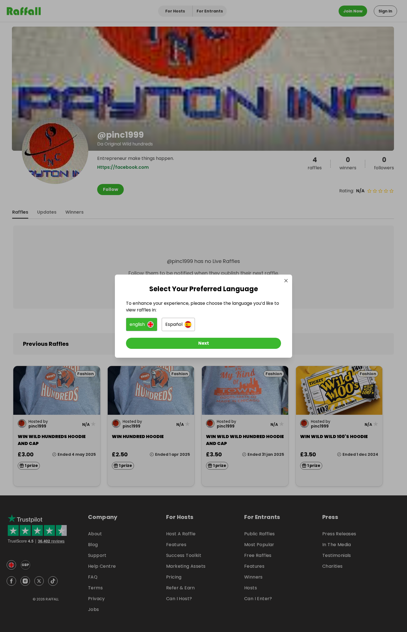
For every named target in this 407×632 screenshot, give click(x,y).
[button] (141, 324)
